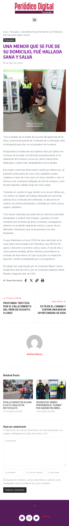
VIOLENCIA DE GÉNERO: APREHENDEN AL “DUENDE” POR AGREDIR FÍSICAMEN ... (49, 405)
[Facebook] (22, 518)
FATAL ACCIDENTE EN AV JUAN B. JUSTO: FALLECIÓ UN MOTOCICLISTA (17, 405)
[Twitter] (36, 518)
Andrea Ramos (35, 354)
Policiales (14, 32)
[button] (34, 19)
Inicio (5, 32)
